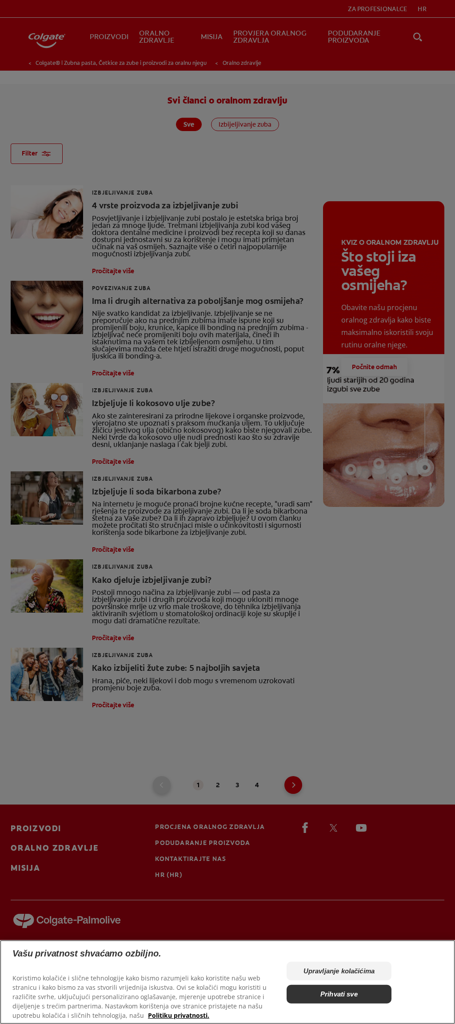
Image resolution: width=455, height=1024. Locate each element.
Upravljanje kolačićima (339, 971)
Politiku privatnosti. (178, 1015)
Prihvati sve (339, 994)
